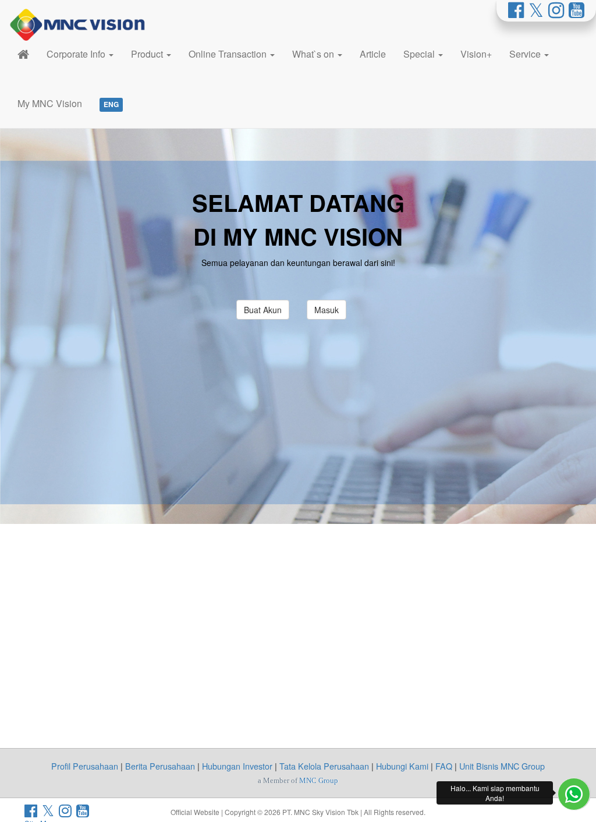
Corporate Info (77, 54)
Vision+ (476, 54)
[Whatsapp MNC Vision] (574, 794)
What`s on (314, 54)
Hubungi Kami (402, 766)
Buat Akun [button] (263, 310)
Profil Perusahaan (84, 766)
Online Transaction (229, 54)
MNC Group (318, 780)
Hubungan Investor (237, 766)
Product (148, 54)
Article (373, 54)
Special (420, 54)
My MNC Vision (49, 103)
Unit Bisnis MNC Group (502, 766)
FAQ (443, 766)
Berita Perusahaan (160, 766)
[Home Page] (23, 54)
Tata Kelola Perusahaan (324, 766)
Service (526, 54)
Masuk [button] (326, 310)
